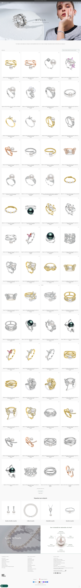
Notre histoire (4, 558)
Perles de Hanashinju (30, 571)
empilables (34, 43)
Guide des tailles (4, 560)
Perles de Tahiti (30, 567)
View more (40, 491)
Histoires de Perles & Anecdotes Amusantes (8, 566)
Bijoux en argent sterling (57, 564)
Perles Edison (29, 564)
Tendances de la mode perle (5, 561)
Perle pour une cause (4, 565)
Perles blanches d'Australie (31, 565)
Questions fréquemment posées (58, 559)
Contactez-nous (56, 558)
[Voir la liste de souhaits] (76, 3)
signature (24, 43)
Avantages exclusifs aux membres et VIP (59, 560)
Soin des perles (56, 565)
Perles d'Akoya (30, 566)
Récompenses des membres (57, 561)
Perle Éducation (30, 558)
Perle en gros (3, 567)
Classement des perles (31, 560)
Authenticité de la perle (31, 559)
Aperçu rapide (11, 75)
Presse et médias (4, 564)
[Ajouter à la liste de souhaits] (19, 52)
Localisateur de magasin (5, 559)
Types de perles (30, 561)
